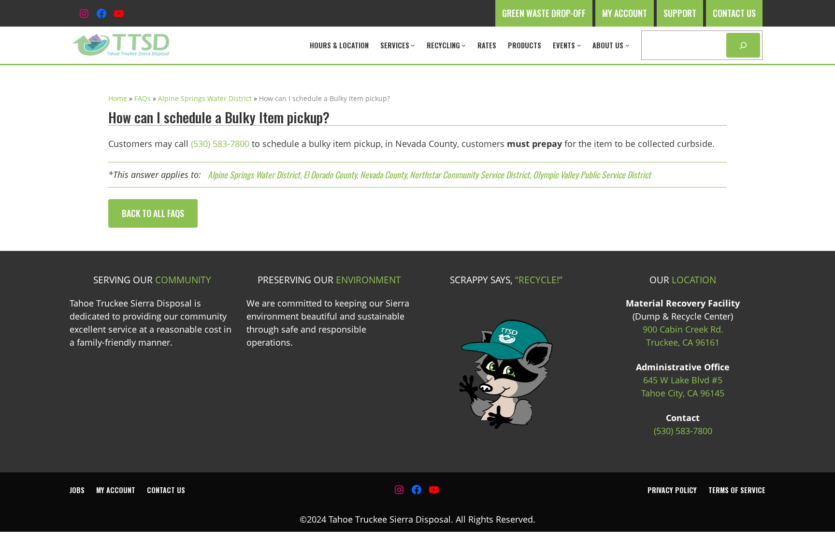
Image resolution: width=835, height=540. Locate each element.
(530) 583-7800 (220, 143)
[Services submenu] (413, 45)
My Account (624, 13)
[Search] (743, 45)
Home (117, 98)
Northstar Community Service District (470, 174)
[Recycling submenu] (463, 45)
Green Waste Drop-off (544, 13)
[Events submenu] (579, 45)
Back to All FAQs (153, 213)
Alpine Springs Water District (205, 98)
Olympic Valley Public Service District (592, 174)
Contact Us (734, 13)
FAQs (142, 98)
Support (679, 13)
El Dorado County (330, 174)
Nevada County (383, 174)
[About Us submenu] (627, 45)
